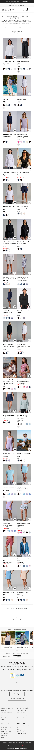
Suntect (22, 5)
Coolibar (11, 5)
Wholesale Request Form (24, 726)
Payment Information (7, 712)
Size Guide (4, 735)
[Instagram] (17, 682)
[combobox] (23, 9)
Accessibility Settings (14, 744)
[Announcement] (17, 1)
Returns (3, 714)
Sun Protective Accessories (24, 718)
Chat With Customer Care (17, 698)
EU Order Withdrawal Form (9, 716)
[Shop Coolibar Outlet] (27, 656)
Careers (19, 728)
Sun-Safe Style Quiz (17, 694)
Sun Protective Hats (22, 716)
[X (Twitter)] (21, 682)
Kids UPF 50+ (21, 714)
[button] (9, 63)
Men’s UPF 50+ (21, 712)
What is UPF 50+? (6, 731)
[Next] (31, 641)
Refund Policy (21, 731)
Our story (4, 726)
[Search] (23, 9)
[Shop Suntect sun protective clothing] (17, 656)
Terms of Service (21, 733)
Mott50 (17, 5)
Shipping (3, 710)
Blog (2, 737)
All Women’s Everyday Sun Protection (16, 17)
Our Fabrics (4, 733)
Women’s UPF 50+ (22, 710)
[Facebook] (13, 682)
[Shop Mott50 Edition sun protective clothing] (6, 656)
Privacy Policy (21, 729)
